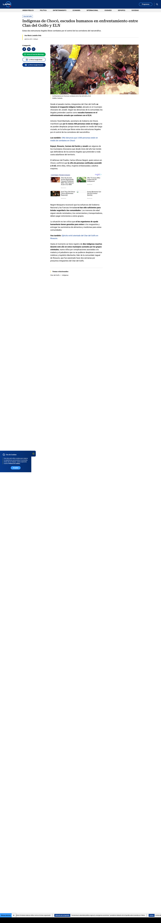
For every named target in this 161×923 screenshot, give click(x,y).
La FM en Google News (35, 59)
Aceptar (15, 468)
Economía (76, 10)
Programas (145, 4)
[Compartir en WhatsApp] (33, 49)
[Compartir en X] (29, 49)
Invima (124, 915)
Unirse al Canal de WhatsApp (35, 54)
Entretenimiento (59, 10)
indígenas (65, 275)
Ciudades (108, 10)
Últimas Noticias (6, 915)
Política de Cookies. (14, 463)
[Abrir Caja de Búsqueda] (157, 4)
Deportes (121, 10)
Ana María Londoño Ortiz (33, 35)
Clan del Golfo (55, 275)
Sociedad (135, 10)
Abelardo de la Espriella (35, 915)
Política (43, 10)
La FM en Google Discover (35, 65)
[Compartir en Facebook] (24, 49)
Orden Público (28, 10)
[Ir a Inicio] (7, 4)
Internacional (92, 10)
